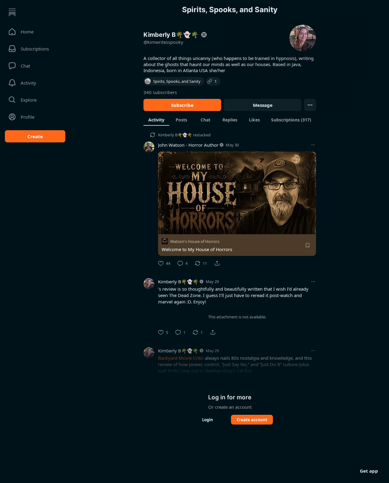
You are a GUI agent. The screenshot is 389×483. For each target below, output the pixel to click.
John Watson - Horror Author (188, 145)
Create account (252, 419)
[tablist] (229, 120)
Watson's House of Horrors (194, 241)
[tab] (156, 120)
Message (263, 105)
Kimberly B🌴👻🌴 (175, 135)
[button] (35, 31)
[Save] (307, 245)
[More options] (313, 145)
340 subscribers (160, 92)
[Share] (217, 263)
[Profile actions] (310, 105)
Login (207, 419)
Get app (369, 471)
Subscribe (182, 105)
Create (35, 136)
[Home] (12, 12)
